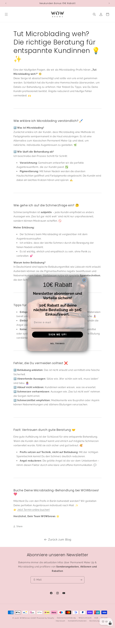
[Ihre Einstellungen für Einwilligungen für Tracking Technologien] (110, 623)
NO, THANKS (57, 344)
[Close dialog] (84, 280)
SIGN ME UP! (58, 334)
